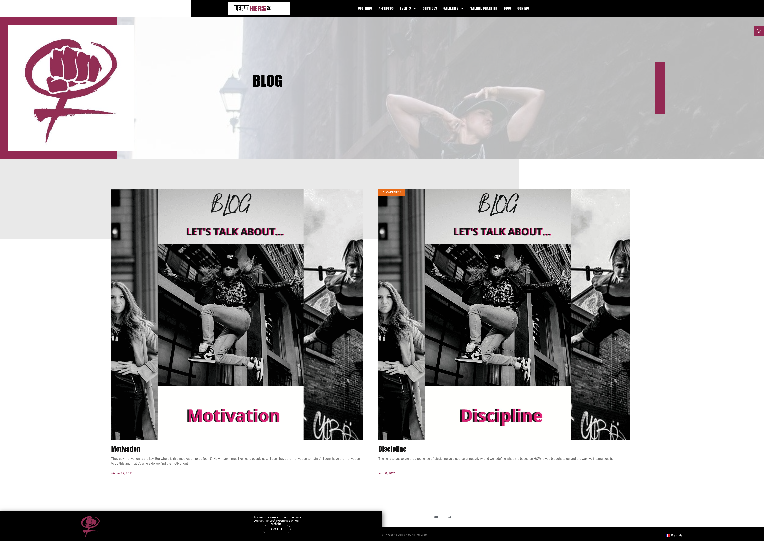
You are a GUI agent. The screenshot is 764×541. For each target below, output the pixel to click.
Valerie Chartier (483, 8)
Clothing (365, 8)
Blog (507, 8)
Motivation (125, 449)
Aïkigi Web (419, 534)
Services (430, 8)
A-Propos (386, 8)
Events (405, 8)
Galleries (451, 8)
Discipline (392, 449)
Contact (524, 8)
